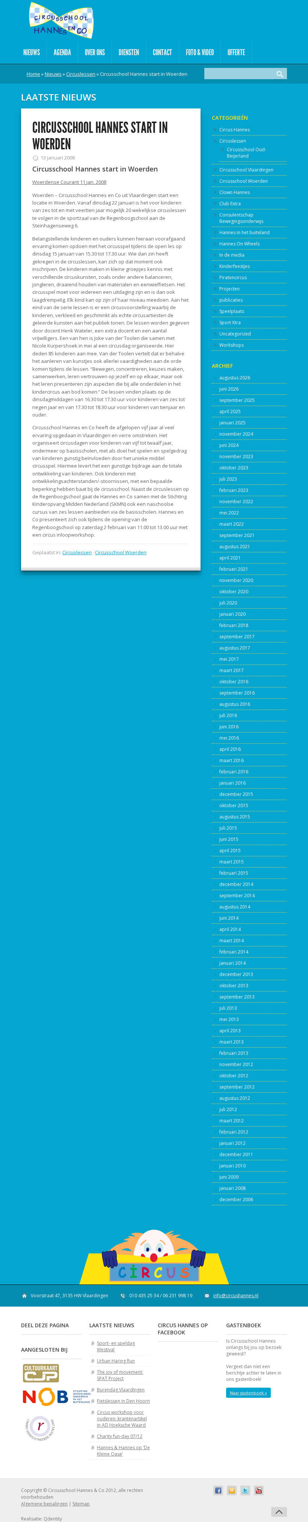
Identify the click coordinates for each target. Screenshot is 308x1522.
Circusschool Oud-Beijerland (246, 152)
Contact (162, 52)
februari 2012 (233, 1132)
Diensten (129, 52)
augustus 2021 (234, 546)
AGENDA (62, 52)
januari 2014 (232, 963)
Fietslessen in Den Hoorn (123, 1401)
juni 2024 (229, 445)
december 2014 (236, 884)
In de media (232, 255)
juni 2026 (229, 389)
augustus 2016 (234, 704)
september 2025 (237, 400)
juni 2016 (229, 726)
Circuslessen (80, 74)
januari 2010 (232, 1166)
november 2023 (236, 456)
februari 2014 (233, 952)
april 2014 (230, 929)
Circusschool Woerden (120, 552)
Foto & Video (200, 52)
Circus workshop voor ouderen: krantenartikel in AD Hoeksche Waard (122, 1418)
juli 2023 (228, 479)
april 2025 (230, 411)
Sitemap (81, 1504)
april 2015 (230, 850)
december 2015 (236, 794)
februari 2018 (233, 625)
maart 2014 (231, 940)
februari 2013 (233, 1053)
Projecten (229, 289)
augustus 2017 (234, 648)
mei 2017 (229, 659)
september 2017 (237, 636)
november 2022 (236, 501)
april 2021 (230, 558)
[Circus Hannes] (61, 20)
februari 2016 (233, 772)
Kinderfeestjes (234, 266)
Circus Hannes (234, 129)
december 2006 (236, 1199)
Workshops (231, 345)
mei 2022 (229, 513)
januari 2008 (232, 1188)
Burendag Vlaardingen (121, 1390)
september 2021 (237, 535)
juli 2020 (228, 603)
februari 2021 (233, 569)
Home (33, 74)
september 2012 (237, 1087)
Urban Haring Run (116, 1361)
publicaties (231, 300)
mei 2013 (229, 1019)
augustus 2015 (234, 817)
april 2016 (230, 749)
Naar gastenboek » (248, 1393)
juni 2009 (229, 1177)
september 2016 (237, 693)
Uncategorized (235, 334)
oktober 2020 (233, 591)
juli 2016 (228, 715)
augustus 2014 (234, 907)
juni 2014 (229, 918)
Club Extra (230, 203)
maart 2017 (231, 670)
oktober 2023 (233, 468)
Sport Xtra (230, 322)
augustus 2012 (234, 1098)
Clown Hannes (234, 192)
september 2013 (237, 997)
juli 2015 (228, 828)
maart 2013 (231, 1042)
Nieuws (31, 52)
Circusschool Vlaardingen (246, 170)
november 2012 (236, 1064)
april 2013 (230, 1030)
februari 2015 (233, 873)
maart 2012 (231, 1120)
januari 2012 (232, 1143)
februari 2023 (233, 490)
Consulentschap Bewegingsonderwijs (241, 218)
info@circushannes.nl (235, 1295)
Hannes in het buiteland (244, 232)
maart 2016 (231, 760)
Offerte (236, 52)
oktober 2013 (233, 985)
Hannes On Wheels (239, 244)
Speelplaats (231, 311)
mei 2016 (229, 738)
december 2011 (236, 1154)
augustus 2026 (234, 377)
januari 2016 (232, 783)
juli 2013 (228, 1008)
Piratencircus (233, 277)
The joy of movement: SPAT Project (120, 1375)
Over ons (95, 52)
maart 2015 (231, 862)
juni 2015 (229, 839)
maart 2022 (231, 524)
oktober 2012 (233, 1075)
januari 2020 (232, 614)
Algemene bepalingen (44, 1504)
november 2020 (236, 580)
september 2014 (237, 895)
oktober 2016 (233, 681)
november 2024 (236, 434)
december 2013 (236, 974)
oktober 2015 (233, 805)
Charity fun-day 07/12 (119, 1436)
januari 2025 (232, 423)
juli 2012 (228, 1109)
